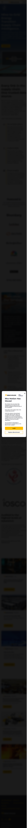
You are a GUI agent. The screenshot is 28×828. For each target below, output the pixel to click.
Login (14, 428)
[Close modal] (25, 393)
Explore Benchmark (14, 432)
